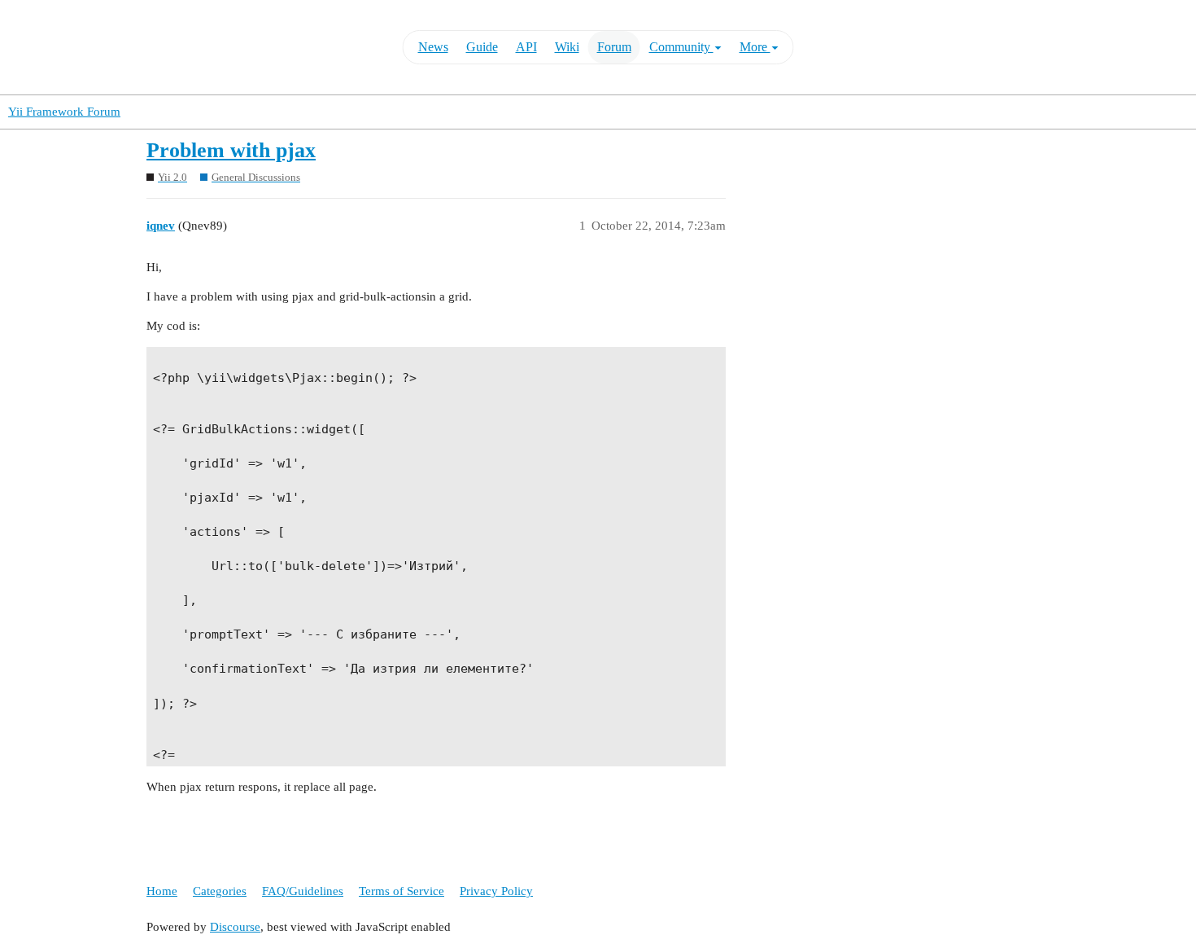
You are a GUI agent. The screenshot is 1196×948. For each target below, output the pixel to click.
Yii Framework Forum (64, 111)
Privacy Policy (496, 891)
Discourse (235, 926)
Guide (482, 47)
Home (161, 891)
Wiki (567, 47)
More (755, 47)
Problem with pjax (231, 150)
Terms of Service (401, 891)
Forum (614, 47)
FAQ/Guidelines (302, 891)
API (526, 47)
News (433, 47)
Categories (220, 891)
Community (681, 47)
